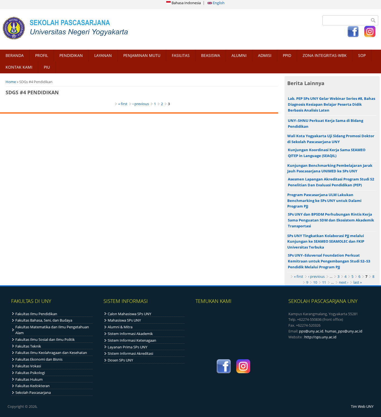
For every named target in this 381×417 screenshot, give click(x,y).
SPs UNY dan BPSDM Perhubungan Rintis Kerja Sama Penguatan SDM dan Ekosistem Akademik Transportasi (331, 220)
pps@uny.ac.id (311, 331)
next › (343, 282)
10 (315, 282)
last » (357, 282)
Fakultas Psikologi (30, 372)
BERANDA (15, 55)
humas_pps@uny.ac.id (343, 331)
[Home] (94, 27)
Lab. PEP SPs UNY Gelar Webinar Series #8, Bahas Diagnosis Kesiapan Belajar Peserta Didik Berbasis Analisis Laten (331, 104)
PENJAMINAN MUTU (141, 55)
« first (122, 103)
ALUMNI (239, 55)
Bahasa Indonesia (186, 2)
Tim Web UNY (362, 406)
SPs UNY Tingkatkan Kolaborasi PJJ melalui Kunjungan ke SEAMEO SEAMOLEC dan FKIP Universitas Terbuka (325, 241)
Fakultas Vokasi (28, 365)
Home (11, 81)
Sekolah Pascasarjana (33, 392)
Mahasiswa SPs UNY (124, 320)
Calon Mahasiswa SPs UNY (129, 313)
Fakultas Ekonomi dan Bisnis (38, 359)
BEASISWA (210, 55)
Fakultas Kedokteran (32, 385)
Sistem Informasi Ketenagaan (132, 340)
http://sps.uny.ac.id (320, 336)
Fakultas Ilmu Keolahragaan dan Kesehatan (51, 352)
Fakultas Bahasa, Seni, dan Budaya (43, 320)
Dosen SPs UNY (120, 360)
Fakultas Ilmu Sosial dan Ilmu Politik (45, 339)
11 (324, 282)
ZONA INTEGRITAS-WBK (325, 55)
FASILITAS (181, 55)
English (218, 2)
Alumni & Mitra (120, 326)
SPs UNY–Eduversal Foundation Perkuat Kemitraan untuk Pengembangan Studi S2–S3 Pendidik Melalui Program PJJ (329, 261)
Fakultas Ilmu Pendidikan (36, 313)
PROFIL (41, 55)
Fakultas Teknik (28, 346)
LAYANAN (103, 55)
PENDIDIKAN (71, 55)
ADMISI (264, 55)
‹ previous (140, 103)
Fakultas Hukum (29, 379)
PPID (287, 55)
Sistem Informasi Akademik (130, 333)
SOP (362, 55)
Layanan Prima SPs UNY (127, 346)
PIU (47, 67)
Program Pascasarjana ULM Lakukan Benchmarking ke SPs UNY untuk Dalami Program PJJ (324, 200)
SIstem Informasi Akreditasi (130, 353)
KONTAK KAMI (19, 67)
